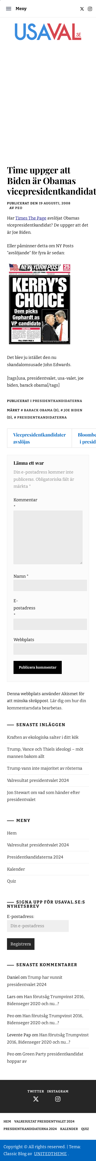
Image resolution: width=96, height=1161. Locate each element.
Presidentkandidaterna (57, 401)
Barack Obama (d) (41, 410)
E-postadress (24, 608)
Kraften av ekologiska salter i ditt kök (43, 737)
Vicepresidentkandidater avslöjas (39, 438)
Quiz (11, 881)
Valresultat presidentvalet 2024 (38, 780)
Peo (18, 208)
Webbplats (24, 639)
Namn (21, 576)
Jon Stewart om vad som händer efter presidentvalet (43, 796)
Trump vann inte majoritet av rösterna (44, 768)
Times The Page (30, 218)
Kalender (16, 869)
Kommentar (24, 503)
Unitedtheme (50, 1153)
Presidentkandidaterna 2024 (35, 857)
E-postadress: (20, 916)
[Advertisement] (48, 105)
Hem (12, 833)
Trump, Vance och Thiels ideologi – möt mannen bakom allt (45, 753)
